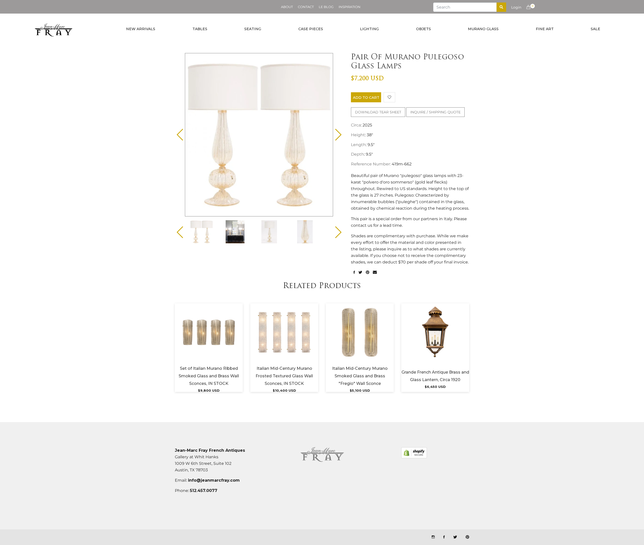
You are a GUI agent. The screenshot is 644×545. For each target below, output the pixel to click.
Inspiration (349, 7)
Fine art (545, 29)
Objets (423, 29)
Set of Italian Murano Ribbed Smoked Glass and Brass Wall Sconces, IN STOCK (209, 376)
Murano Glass (483, 29)
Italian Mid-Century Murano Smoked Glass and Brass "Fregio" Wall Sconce (360, 376)
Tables (199, 29)
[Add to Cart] (209, 338)
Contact (306, 7)
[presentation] (206, 231)
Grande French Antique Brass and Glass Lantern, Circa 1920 (435, 376)
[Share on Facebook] (354, 272)
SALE (595, 29)
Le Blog (326, 7)
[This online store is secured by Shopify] (414, 452)
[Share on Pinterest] (367, 272)
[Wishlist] (389, 97)
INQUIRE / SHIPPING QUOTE (435, 112)
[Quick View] (222, 338)
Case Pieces (310, 29)
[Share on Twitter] (360, 272)
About (287, 7)
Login (516, 7)
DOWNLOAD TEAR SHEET (378, 112)
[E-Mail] (375, 272)
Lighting (369, 29)
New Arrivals (140, 29)
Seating (252, 29)
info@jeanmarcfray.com (214, 480)
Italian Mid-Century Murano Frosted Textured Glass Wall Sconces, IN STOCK (284, 376)
